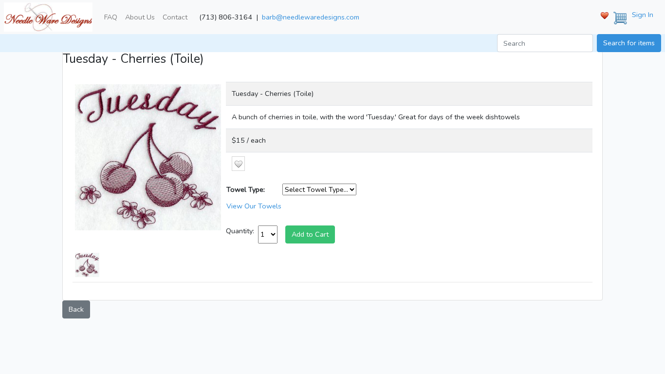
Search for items (629, 43)
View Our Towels (253, 206)
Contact (175, 17)
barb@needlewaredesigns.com (310, 17)
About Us (140, 17)
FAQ (110, 17)
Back (76, 309)
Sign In (642, 14)
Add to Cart (310, 234)
